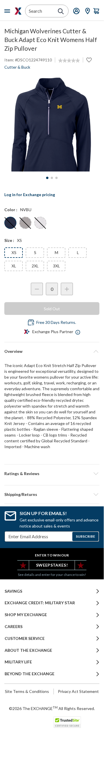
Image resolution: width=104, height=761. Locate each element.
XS (14, 252)
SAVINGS (13, 591)
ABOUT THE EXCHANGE (28, 650)
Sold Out (52, 308)
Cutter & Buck (17, 67)
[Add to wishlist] (89, 60)
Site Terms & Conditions (27, 691)
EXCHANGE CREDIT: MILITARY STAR (40, 603)
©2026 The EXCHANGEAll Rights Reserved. (52, 708)
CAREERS (13, 626)
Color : (10, 209)
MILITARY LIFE (18, 662)
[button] (51, 474)
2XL (35, 265)
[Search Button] (61, 11)
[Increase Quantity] (67, 289)
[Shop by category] (8, 11)
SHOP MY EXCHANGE (26, 614)
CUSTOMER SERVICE (25, 638)
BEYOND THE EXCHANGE (29, 673)
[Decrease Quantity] (37, 289)
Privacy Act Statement (78, 691)
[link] (69, 60)
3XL (56, 265)
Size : (9, 240)
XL (14, 265)
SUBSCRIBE (85, 536)
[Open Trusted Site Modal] (67, 722)
